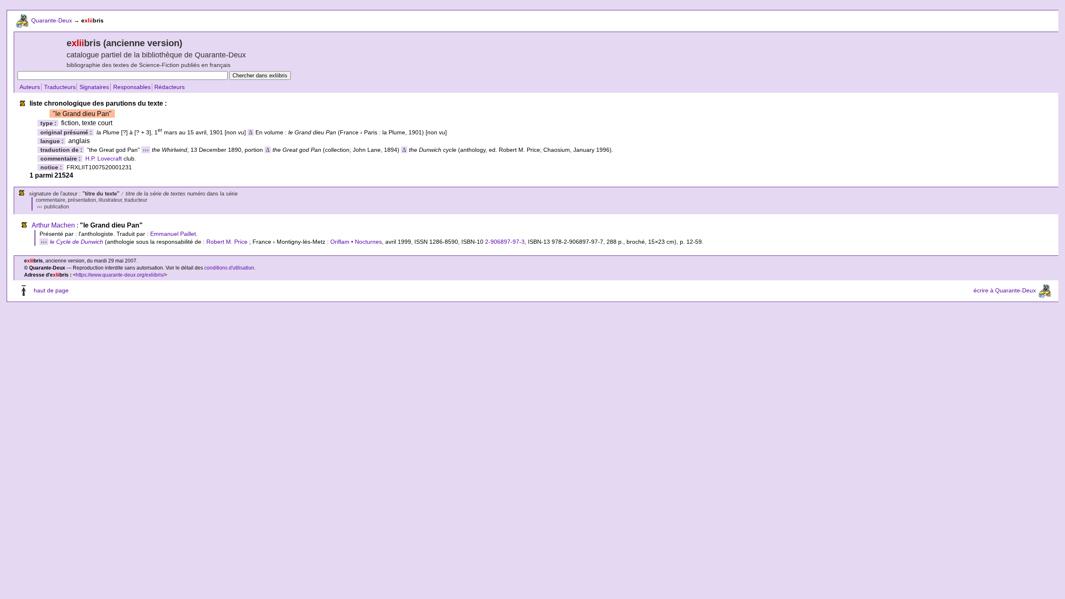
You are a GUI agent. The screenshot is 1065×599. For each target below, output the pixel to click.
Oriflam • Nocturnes (356, 241)
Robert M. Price (227, 241)
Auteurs (30, 87)
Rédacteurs (169, 87)
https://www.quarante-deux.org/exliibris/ (120, 275)
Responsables (132, 87)
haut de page (51, 290)
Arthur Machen (53, 225)
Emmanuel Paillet (173, 233)
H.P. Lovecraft (103, 158)
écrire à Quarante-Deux (1004, 290)
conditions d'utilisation (229, 268)
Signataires (94, 87)
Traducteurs (60, 87)
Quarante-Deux (51, 20)
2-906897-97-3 (505, 241)
